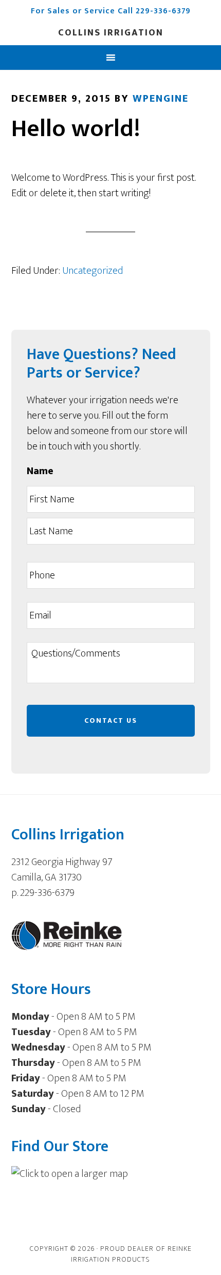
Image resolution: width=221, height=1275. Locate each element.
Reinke (180, 1248)
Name (40, 471)
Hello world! (75, 128)
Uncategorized (92, 270)
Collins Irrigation (110, 33)
